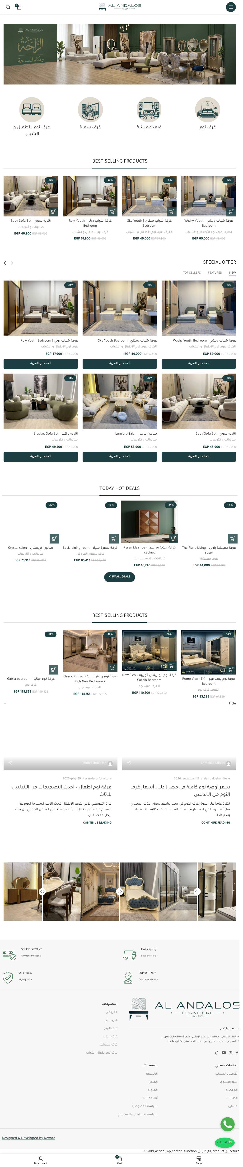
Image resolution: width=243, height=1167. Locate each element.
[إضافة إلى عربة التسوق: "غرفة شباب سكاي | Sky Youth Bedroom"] (172, 211)
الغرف (228, 232)
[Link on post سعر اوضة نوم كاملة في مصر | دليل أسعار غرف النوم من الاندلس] (179, 739)
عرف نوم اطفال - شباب (101, 1053)
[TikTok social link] (217, 1053)
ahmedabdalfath (213, 763)
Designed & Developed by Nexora (28, 1138)
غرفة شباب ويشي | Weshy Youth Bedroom (204, 341)
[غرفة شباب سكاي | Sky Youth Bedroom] (149, 196)
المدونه (153, 1090)
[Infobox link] (180, 955)
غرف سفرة (96, 554)
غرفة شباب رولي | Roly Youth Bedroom (49, 341)
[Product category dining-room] (90, 115)
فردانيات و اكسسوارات (149, 559)
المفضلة (232, 1090)
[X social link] (230, 1053)
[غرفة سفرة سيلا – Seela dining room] (90, 522)
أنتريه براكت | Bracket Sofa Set (56, 434)
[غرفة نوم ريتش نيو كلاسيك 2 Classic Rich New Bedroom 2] (90, 651)
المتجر (153, 1082)
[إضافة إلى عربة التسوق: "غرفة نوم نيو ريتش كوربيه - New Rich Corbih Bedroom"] (172, 666)
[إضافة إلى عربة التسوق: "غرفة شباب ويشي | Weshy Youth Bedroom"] (231, 211)
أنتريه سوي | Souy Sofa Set (31, 221)
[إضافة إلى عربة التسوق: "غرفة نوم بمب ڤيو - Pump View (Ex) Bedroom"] (231, 670)
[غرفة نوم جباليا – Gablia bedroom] (31, 652)
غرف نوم (203, 690)
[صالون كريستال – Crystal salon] (30, 522)
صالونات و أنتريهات (31, 227)
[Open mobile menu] (231, 7)
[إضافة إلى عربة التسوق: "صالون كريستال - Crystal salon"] (54, 539)
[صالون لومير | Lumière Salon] (120, 401)
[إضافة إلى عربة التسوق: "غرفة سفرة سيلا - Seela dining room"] (114, 539)
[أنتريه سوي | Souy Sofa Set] (31, 196)
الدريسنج (111, 1020)
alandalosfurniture (217, 779)
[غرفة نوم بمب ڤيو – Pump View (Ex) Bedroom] (208, 652)
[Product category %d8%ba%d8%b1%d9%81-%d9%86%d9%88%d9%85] (208, 115)
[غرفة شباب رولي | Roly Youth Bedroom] (90, 196)
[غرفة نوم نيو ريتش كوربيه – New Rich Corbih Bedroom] (149, 650)
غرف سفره (110, 1037)
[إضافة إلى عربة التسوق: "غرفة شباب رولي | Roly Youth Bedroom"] (112, 211)
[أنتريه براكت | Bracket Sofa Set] (41, 401)
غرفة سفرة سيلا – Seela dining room (90, 548)
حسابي (233, 1106)
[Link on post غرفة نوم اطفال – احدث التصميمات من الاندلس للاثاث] (60, 739)
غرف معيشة (209, 559)
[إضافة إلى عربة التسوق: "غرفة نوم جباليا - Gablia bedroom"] (53, 670)
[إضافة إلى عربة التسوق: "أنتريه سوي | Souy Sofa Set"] (53, 211)
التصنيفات (109, 1004)
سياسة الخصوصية (145, 1106)
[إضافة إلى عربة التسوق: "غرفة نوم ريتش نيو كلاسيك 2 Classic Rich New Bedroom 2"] (112, 667)
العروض (82, 554)
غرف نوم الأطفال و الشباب (203, 232)
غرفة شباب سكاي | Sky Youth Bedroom (127, 341)
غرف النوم (110, 1029)
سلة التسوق (229, 1082)
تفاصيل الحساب (226, 1074)
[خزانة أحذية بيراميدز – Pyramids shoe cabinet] (149, 522)
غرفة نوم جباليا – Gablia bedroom (31, 679)
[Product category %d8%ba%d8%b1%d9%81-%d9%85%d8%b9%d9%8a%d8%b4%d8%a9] (149, 115)
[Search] (8, 7)
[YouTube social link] (223, 1053)
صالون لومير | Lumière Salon (136, 434)
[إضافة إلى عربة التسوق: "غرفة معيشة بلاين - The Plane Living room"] (233, 539)
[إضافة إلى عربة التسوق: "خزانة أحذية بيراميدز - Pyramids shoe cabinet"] (173, 538)
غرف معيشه (108, 1045)
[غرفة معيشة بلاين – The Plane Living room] (209, 522)
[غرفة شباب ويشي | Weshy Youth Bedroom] (208, 196)
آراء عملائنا (150, 1098)
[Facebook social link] (237, 1053)
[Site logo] (119, 7)
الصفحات (151, 1066)
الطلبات (232, 1098)
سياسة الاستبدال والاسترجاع (138, 1114)
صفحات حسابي (226, 1066)
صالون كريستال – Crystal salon (30, 548)
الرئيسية (152, 1074)
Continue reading (215, 823)
